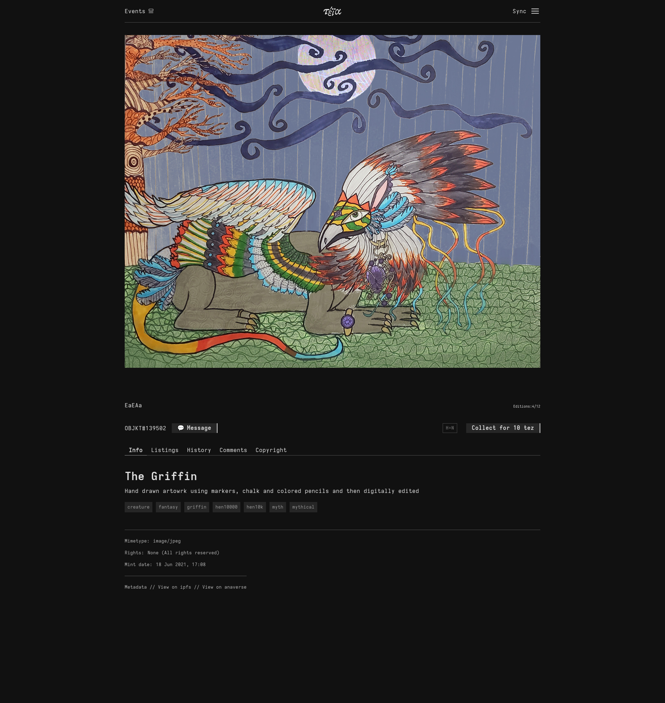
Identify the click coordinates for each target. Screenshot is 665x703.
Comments (233, 449)
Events (135, 11)
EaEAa (133, 405)
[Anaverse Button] (340, 376)
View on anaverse (224, 587)
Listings (165, 449)
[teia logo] (332, 11)
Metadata (136, 587)
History (199, 449)
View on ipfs (174, 587)
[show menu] (535, 11)
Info (136, 449)
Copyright (271, 449)
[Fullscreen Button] (324, 376)
